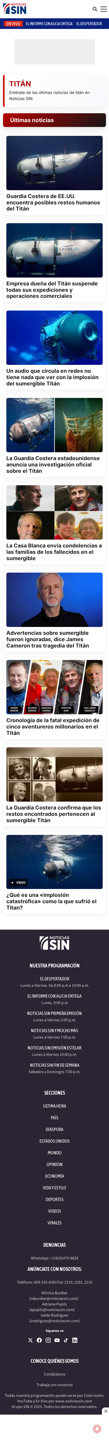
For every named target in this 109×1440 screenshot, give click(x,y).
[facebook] (39, 1340)
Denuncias (54, 1245)
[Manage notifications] (97, 1429)
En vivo (13, 23)
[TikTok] (65, 1340)
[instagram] (48, 1340)
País (54, 1117)
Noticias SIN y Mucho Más (54, 1030)
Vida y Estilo (54, 1187)
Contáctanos (54, 1374)
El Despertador (89, 23)
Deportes (55, 1199)
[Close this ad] (105, 1411)
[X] (30, 1340)
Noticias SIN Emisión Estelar (54, 1047)
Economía (54, 1176)
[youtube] (57, 1340)
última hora (54, 1106)
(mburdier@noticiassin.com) (53, 1298)
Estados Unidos (55, 1141)
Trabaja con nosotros (55, 1385)
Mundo (55, 1152)
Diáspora (54, 1129)
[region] (54, 1427)
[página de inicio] (14, 9)
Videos (54, 1211)
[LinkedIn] (74, 1340)
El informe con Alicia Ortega (49, 23)
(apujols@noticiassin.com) (52, 1310)
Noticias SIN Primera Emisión (54, 1013)
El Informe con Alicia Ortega (54, 996)
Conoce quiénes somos (55, 1361)
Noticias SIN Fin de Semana (54, 1065)
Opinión (55, 1164)
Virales (55, 1222)
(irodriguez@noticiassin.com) (54, 1321)
